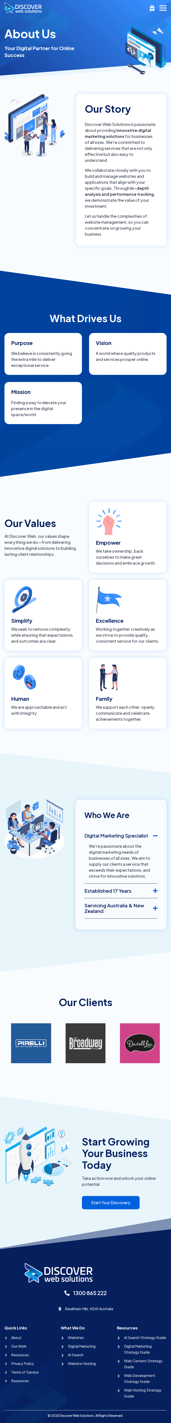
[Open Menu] (163, 8)
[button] (64, 1069)
